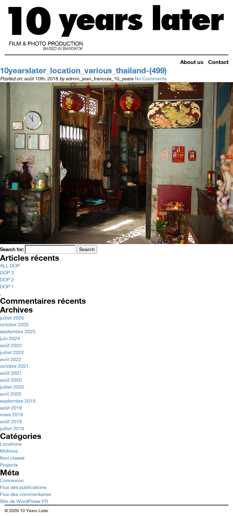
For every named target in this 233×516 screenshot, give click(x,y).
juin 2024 (10, 338)
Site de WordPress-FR (24, 501)
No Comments (151, 78)
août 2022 (11, 345)
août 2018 (11, 421)
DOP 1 (7, 286)
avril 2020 (10, 394)
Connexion (12, 480)
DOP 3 (7, 272)
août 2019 (11, 407)
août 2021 (11, 373)
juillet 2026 (12, 317)
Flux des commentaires (25, 494)
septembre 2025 (17, 331)
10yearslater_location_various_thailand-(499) (83, 70)
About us (192, 62)
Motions (9, 451)
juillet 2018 (12, 428)
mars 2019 (11, 414)
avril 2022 (10, 359)
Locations (11, 444)
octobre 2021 (14, 366)
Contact (218, 62)
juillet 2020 (12, 387)
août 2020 (11, 380)
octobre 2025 (14, 324)
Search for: (12, 249)
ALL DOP (10, 265)
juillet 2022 (12, 352)
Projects (9, 464)
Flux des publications (23, 487)
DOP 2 (7, 279)
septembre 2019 (17, 401)
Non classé (12, 458)
